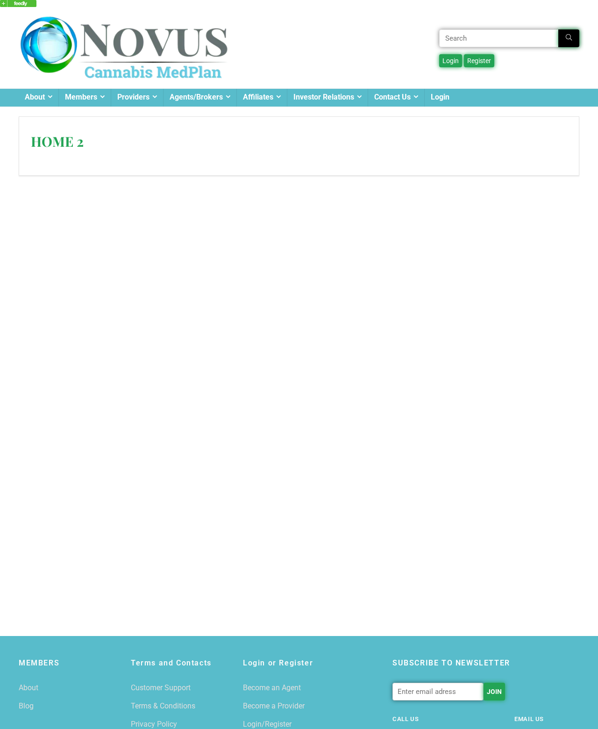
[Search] (568, 38)
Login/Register (267, 724)
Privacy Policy (154, 724)
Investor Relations (323, 97)
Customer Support (161, 687)
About (35, 97)
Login (440, 97)
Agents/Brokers (196, 97)
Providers (133, 97)
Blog (26, 705)
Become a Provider (274, 705)
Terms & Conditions (163, 705)
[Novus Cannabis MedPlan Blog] (18, 4)
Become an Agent (272, 687)
